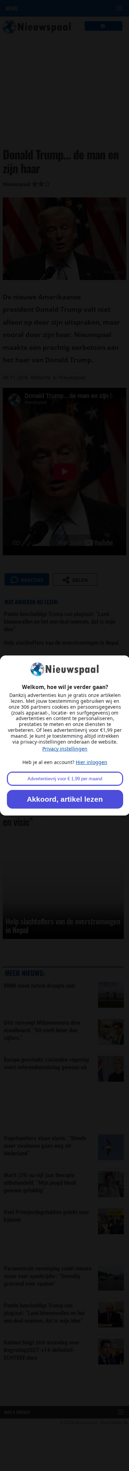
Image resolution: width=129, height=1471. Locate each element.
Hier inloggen (91, 762)
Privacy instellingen (64, 748)
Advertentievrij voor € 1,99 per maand (65, 778)
